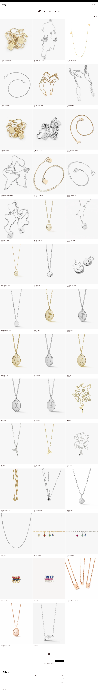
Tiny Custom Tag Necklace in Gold (38, 105)
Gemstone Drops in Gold (37, 555)
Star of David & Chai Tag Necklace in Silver (7, 195)
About (53, 4)
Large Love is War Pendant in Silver (71, 285)
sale (62, 682)
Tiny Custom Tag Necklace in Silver (71, 105)
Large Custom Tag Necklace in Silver (39, 60)
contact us (36, 674)
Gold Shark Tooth (69, 420)
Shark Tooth (3, 465)
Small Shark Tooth (69, 465)
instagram (36, 675)
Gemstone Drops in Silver (70, 555)
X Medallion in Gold (69, 375)
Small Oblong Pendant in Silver (38, 285)
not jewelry (49, 4)
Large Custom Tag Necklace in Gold (6, 60)
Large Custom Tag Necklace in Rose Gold (72, 600)
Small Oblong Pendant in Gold (5, 285)
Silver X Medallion (3, 420)
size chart (63, 678)
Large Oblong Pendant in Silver (71, 240)
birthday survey (64, 679)
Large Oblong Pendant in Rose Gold (6, 645)
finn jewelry (36, 676)
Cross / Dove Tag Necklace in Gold (38, 195)
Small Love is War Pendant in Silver (6, 330)
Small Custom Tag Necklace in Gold (71, 60)
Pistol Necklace (36, 645)
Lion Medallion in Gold (37, 330)
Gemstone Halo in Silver (37, 600)
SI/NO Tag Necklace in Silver (5, 240)
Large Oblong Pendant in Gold (38, 240)
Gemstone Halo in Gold (4, 600)
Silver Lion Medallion (70, 330)
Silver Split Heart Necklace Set (38, 510)
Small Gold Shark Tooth (37, 465)
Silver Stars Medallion (37, 375)
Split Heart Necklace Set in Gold (5, 510)
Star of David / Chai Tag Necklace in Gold (72, 150)
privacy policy (92, 672)
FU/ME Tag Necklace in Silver (38, 150)
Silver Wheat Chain (3, 555)
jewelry (45, 4)
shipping (63, 674)
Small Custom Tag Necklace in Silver (6, 105)
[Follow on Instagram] (95, 689)
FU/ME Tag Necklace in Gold (5, 150)
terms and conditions (93, 674)
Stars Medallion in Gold (4, 375)
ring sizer (63, 676)
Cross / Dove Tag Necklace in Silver (71, 195)
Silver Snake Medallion (37, 420)
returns (63, 675)
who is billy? (36, 672)
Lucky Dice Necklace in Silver (71, 510)
